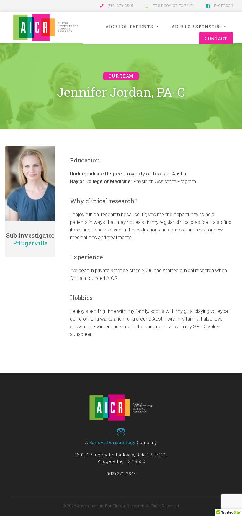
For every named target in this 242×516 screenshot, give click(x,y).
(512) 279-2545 (120, 5)
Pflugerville (30, 243)
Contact (216, 38)
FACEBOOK (223, 5)
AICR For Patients (129, 26)
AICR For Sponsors (196, 26)
